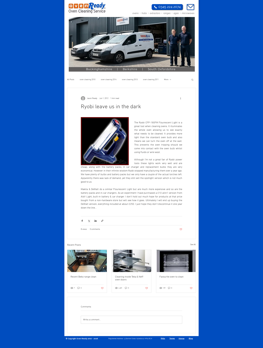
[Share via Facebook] (82, 220)
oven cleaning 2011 (151, 79)
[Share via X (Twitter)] (89, 220)
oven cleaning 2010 (87, 79)
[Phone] (155, 7)
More (166, 79)
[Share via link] (102, 220)
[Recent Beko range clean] (87, 261)
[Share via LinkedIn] (95, 220)
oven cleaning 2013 (130, 79)
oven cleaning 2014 (108, 79)
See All (193, 244)
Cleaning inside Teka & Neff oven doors (129, 278)
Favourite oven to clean (171, 276)
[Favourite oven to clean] (176, 261)
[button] (192, 79)
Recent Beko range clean (83, 276)
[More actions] (180, 98)
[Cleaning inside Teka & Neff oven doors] (131, 261)
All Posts (70, 79)
